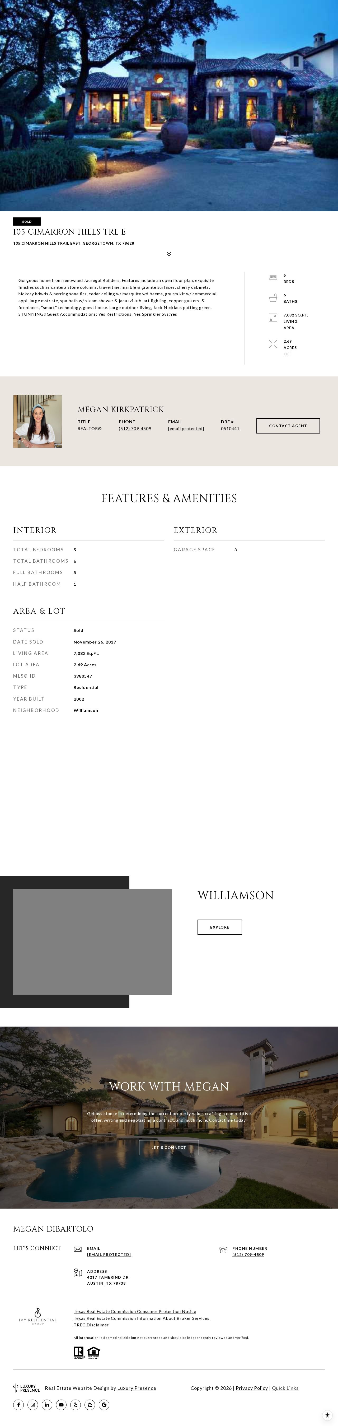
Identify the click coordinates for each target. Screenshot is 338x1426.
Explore (219, 927)
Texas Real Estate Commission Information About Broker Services (141, 1318)
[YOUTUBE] (61, 1405)
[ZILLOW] (89, 1405)
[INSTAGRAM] (32, 1405)
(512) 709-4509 (135, 428)
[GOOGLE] (104, 1405)
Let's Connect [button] (169, 1147)
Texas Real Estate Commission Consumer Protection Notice (135, 1311)
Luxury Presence (136, 1388)
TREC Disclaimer (91, 1324)
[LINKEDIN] (47, 1405)
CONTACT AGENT (288, 425)
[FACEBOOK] (18, 1405)
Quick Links (285, 1388)
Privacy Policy (252, 1388)
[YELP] (75, 1405)
